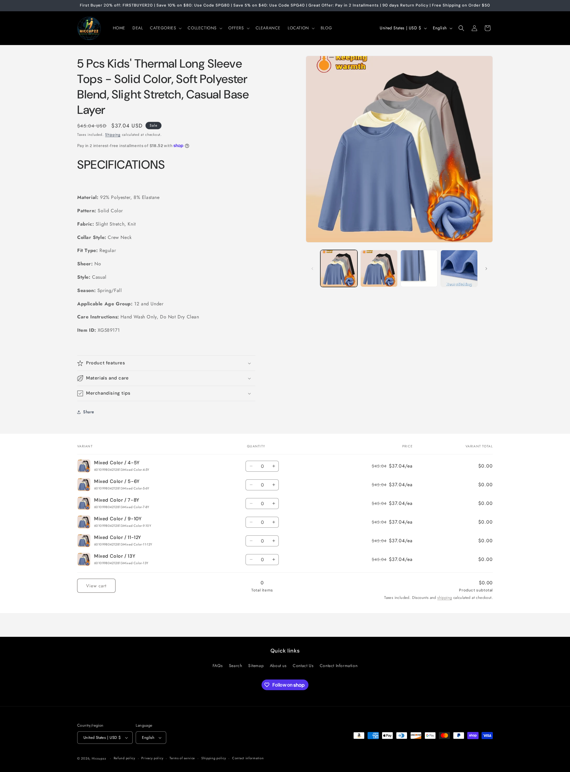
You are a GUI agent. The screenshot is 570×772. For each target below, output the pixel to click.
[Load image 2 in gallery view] (379, 268)
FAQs (218, 665)
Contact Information (338, 665)
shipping (444, 597)
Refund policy (124, 758)
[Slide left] (312, 268)
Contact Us (303, 665)
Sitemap (256, 665)
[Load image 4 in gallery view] (459, 268)
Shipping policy (213, 758)
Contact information (248, 758)
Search (235, 665)
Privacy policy (152, 758)
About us (278, 665)
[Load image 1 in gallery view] (338, 268)
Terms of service (182, 758)
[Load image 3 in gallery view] (419, 268)
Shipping (113, 134)
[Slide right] (486, 268)
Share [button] (88, 412)
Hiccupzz (99, 758)
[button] (165, 28)
